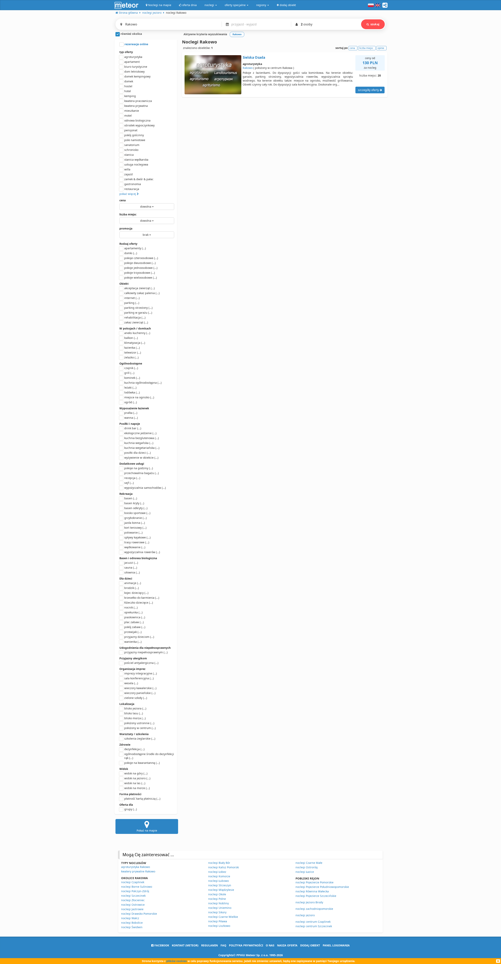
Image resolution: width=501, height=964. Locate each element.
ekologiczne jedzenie (140, 433)
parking (131, 303)
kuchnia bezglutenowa (141, 438)
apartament (132, 62)
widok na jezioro (137, 778)
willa (127, 169)
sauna (130, 567)
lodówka (132, 392)
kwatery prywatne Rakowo (138, 871)
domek (128, 81)
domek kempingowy (137, 76)
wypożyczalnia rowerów (142, 552)
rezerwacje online (136, 44)
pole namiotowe (134, 140)
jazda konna (134, 523)
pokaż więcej (128, 194)
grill (129, 373)
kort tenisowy (135, 527)
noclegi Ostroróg (307, 867)
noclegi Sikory (217, 912)
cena (122, 200)
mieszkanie (131, 111)
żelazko (131, 357)
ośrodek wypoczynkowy (139, 125)
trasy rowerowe (136, 542)
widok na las (134, 783)
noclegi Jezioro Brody (309, 902)
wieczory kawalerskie (140, 688)
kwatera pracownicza (138, 101)
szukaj (374, 24)
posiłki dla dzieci (137, 453)
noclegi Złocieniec (133, 900)
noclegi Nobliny (218, 903)
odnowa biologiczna (137, 120)
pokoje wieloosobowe (140, 277)
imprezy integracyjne (140, 673)
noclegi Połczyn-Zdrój (135, 891)
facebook (161, 945)
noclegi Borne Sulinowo (136, 886)
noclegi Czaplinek (132, 882)
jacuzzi (131, 562)
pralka (130, 413)
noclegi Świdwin (131, 927)
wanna (131, 417)
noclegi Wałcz (130, 918)
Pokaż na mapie (147, 830)
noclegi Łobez (217, 872)
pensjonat (130, 130)
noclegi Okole (217, 894)
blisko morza (135, 718)
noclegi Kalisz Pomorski (223, 867)
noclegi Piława (217, 921)
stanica (129, 155)
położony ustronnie (139, 723)
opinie (381, 48)
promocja (125, 228)
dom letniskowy (134, 71)
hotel (127, 91)
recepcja (132, 478)
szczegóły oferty (369, 90)
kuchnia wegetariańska (141, 448)
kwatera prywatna (136, 106)
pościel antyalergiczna (141, 663)
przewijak (132, 632)
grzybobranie (135, 518)
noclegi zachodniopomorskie (314, 909)
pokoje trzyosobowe (139, 273)
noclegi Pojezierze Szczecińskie (316, 896)
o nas (270, 945)
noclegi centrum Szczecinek (314, 926)
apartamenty (135, 248)
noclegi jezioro (305, 915)
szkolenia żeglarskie (139, 738)
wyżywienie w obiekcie (141, 457)
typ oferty (126, 52)
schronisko (131, 150)
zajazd (128, 174)
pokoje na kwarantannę (142, 763)
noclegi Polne (217, 899)
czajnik (131, 368)
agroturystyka (133, 57)
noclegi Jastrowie (132, 909)
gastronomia (132, 184)
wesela (131, 683)
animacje (132, 583)
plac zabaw (134, 622)
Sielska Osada (254, 57)
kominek (132, 378)
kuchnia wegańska (138, 443)
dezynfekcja (134, 749)
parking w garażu (138, 312)
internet (132, 298)
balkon (131, 338)
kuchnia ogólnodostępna (142, 382)
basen (130, 498)
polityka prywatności (246, 945)
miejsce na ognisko (139, 397)
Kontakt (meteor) (185, 945)
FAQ (223, 945)
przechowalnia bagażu (141, 473)
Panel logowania (336, 945)
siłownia (132, 572)
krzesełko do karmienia (141, 597)
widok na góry (135, 773)
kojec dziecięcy (136, 593)
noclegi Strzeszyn (219, 885)
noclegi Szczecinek (133, 895)
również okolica (131, 34)
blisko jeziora (135, 708)
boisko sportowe (137, 513)
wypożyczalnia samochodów (145, 488)
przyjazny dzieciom (139, 637)
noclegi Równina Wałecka (312, 891)
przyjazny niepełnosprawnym (146, 652)
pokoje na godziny (138, 468)
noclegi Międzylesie (221, 890)
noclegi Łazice (305, 872)
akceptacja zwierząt (139, 288)
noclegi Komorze (219, 876)
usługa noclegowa (136, 164)
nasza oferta (287, 945)
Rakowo (248, 68)
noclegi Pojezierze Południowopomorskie (322, 887)
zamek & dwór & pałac (138, 179)
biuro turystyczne (135, 66)
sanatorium (131, 145)
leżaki (130, 387)
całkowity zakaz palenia (141, 293)
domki (130, 253)
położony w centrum (140, 728)
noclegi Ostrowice (133, 904)
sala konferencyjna (139, 678)
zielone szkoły (135, 698)
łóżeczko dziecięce (138, 602)
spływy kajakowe (137, 537)
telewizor (132, 352)
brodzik (131, 588)
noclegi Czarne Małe (309, 863)
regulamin (209, 945)
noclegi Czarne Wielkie (223, 917)
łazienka (132, 347)
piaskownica (134, 617)
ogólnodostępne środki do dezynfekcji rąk (149, 756)
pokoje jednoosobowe (140, 268)
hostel (128, 86)
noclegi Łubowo (218, 881)
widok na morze (137, 788)
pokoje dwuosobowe (140, 263)
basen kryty (134, 503)
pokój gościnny (134, 135)
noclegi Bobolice (132, 922)
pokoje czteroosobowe (141, 258)
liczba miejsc (127, 214)
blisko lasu (133, 713)
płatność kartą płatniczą (142, 798)
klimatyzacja (134, 343)
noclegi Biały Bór (219, 863)
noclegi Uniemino (219, 908)
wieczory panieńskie (139, 693)
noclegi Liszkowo (219, 926)
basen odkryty (135, 508)
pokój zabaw (134, 627)
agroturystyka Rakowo (135, 867)
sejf (129, 483)
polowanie (133, 532)
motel (128, 115)
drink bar (132, 428)
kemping (130, 96)
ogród (130, 402)
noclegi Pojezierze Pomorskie (314, 882)
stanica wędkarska (136, 159)
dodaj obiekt (310, 945)
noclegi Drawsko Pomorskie (139, 913)
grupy (130, 809)
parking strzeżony (138, 308)
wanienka (132, 642)
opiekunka (133, 612)
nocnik (131, 607)
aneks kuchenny (137, 333)
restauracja (131, 189)
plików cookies (176, 961)
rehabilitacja (134, 317)
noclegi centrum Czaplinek (313, 921)
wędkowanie (134, 547)
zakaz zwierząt (136, 322)
